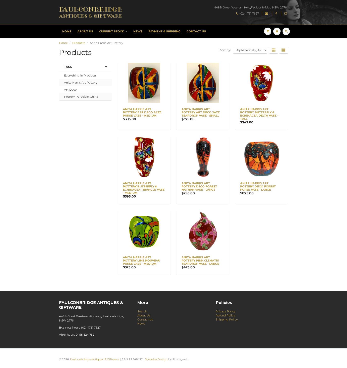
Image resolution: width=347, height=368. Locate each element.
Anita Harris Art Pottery (80, 82)
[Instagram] (286, 13)
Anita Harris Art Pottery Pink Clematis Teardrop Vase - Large (200, 260)
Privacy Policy (226, 311)
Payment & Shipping (164, 31)
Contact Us (196, 31)
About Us (85, 31)
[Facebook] (276, 13)
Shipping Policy (227, 319)
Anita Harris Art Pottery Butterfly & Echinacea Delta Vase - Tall (259, 114)
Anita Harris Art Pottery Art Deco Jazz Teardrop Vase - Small (201, 112)
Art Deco (70, 89)
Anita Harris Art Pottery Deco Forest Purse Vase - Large (258, 186)
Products (78, 43)
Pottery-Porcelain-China (81, 96)
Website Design (156, 359)
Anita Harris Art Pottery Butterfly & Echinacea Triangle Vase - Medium (143, 188)
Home (66, 31)
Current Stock (111, 31)
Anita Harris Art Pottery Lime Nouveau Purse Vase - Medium (141, 260)
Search (142, 311)
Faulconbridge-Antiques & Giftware (94, 359)
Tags (68, 67)
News (137, 31)
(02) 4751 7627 (249, 13)
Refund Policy (225, 315)
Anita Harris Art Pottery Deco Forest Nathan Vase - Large (199, 186)
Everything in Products (80, 75)
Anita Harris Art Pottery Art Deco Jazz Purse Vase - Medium (142, 112)
